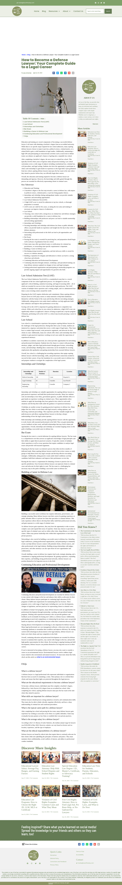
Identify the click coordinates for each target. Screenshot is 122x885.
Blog (44, 11)
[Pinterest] (104, 2)
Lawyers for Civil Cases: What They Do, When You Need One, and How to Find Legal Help (94, 212)
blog (28, 54)
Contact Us (78, 11)
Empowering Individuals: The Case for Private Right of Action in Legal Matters (94, 389)
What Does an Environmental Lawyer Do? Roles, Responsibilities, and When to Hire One (94, 474)
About (65, 11)
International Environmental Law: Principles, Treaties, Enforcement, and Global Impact (94, 514)
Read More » (91, 142)
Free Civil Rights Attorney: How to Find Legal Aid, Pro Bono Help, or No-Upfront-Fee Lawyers (94, 181)
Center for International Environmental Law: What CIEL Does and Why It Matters (94, 328)
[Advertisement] (61, 29)
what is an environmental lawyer (48, 657)
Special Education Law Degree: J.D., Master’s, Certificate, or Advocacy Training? (71, 771)
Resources (53, 11)
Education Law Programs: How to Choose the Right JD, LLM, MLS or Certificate (94, 150)
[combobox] (95, 11)
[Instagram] (98, 2)
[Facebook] (95, 2)
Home (36, 11)
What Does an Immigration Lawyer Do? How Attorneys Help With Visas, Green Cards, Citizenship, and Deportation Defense (94, 408)
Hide (42, 119)
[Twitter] (101, 2)
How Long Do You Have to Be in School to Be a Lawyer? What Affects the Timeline (94, 457)
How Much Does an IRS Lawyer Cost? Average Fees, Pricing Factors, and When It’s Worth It (94, 441)
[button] (54, 73)
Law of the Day (27, 73)
